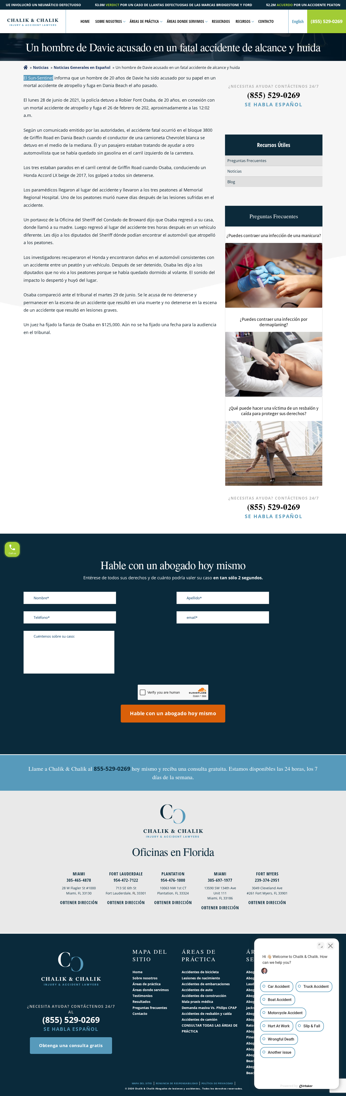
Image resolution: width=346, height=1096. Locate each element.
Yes (180, 559)
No (164, 559)
